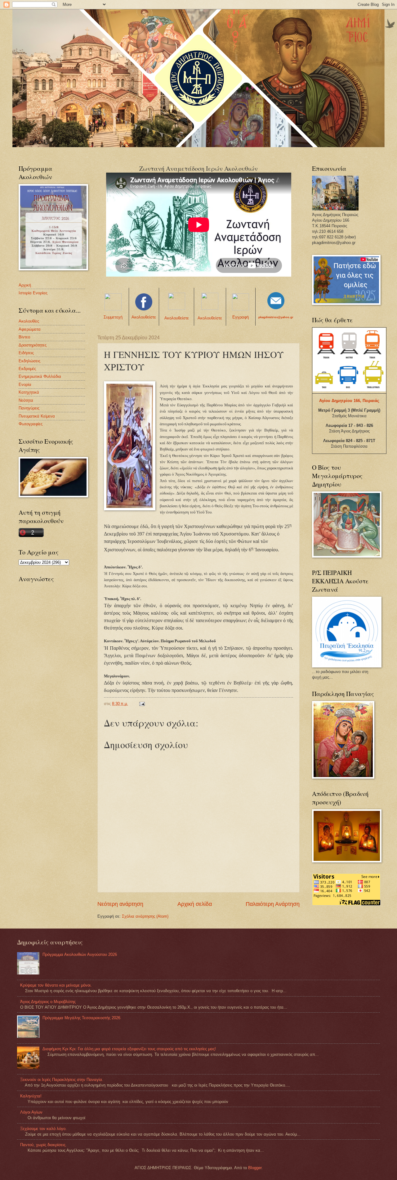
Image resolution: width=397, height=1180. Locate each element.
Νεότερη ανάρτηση (120, 904)
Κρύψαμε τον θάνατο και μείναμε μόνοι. (56, 985)
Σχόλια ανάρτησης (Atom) (145, 916)
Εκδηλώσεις (29, 361)
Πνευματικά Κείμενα (37, 416)
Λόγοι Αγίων (31, 1112)
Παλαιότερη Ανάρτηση (273, 904)
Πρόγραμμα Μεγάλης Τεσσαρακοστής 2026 (81, 1017)
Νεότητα (26, 400)
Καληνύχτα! (31, 1096)
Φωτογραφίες (30, 424)
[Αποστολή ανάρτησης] (141, 703)
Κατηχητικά (29, 392)
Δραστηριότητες (33, 345)
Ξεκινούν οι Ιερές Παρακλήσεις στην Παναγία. (61, 1079)
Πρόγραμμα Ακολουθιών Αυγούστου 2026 (79, 954)
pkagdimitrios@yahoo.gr (275, 317)
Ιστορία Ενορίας (33, 293)
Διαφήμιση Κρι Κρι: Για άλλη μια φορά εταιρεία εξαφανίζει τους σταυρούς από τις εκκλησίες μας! (129, 1049)
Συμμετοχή (113, 317)
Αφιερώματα (30, 329)
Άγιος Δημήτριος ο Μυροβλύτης (48, 1001)
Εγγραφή (240, 317)
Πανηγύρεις (29, 408)
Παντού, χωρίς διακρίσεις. (43, 1144)
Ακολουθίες (29, 321)
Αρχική (25, 285)
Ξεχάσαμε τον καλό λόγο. (43, 1128)
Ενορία (25, 384)
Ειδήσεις (26, 352)
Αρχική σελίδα (194, 904)
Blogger (254, 1167)
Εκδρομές (27, 368)
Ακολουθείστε (144, 317)
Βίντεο (24, 337)
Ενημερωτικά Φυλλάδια (40, 376)
